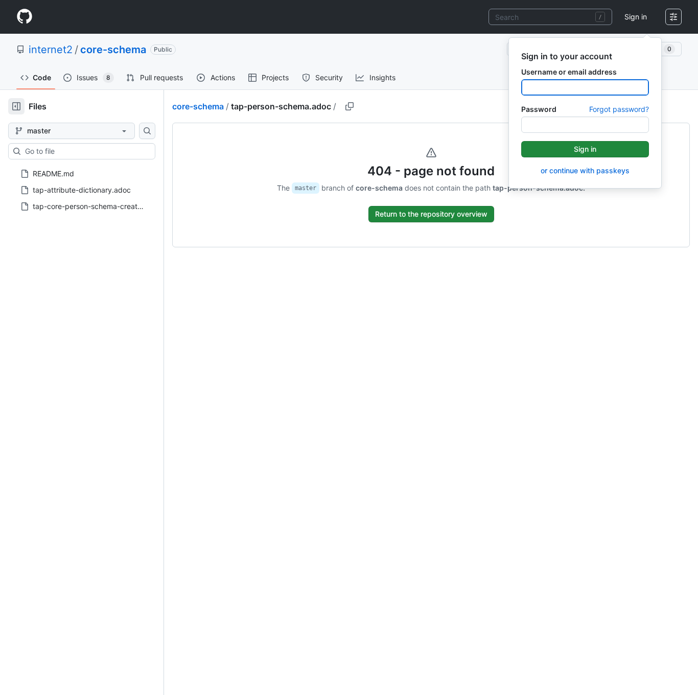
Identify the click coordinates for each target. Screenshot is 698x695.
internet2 (51, 49)
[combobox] (550, 17)
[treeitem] (78, 174)
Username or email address (569, 71)
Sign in (635, 16)
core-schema (113, 49)
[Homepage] (24, 17)
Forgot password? (619, 109)
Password (538, 109)
